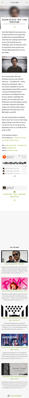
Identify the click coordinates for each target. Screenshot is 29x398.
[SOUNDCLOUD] (12, 150)
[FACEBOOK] (11, 148)
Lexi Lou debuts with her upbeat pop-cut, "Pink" (14, 291)
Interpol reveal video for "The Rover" (14, 264)
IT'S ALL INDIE (14, 2)
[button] (14, 27)
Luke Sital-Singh (7, 194)
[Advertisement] (14, 227)
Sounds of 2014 (14, 196)
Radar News (22, 194)
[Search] (27, 2)
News (15, 194)
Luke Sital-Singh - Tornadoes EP (15, 145)
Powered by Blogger (15, 395)
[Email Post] (14, 192)
